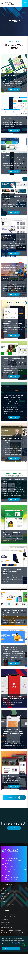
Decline (6, 948)
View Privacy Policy (17, 944)
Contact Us (4, 891)
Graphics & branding (6, 925)
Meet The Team (5, 893)
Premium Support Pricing (7, 904)
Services (3, 899)
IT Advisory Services (6, 927)
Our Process (4, 901)
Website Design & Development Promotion (12, 933)
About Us (3, 888)
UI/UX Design (4, 919)
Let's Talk (14, 828)
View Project (13, 89)
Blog (2, 907)
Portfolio (3, 896)
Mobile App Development (8, 917)
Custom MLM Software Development (11, 930)
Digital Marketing (5, 922)
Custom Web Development (8, 914)
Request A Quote (12, 797)
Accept (15, 948)
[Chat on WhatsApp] (24, 943)
